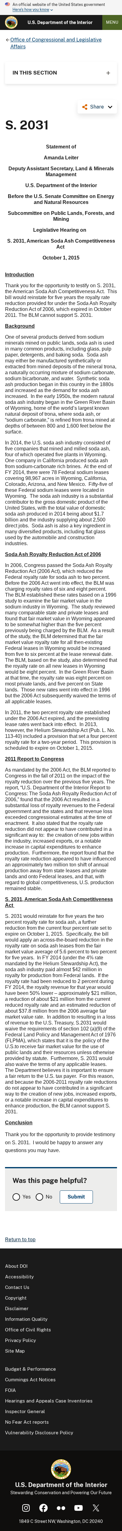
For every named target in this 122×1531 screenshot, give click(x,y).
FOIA (10, 1390)
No (49, 1197)
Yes (27, 1197)
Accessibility (19, 1276)
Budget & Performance (30, 1369)
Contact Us (17, 1287)
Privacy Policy (20, 1340)
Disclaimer (16, 1308)
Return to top (20, 1240)
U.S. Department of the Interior (60, 22)
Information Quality (26, 1319)
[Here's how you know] (61, 7)
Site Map (15, 1351)
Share (97, 107)
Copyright (16, 1298)
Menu (112, 22)
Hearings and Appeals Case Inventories (49, 1400)
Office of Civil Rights (28, 1329)
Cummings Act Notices (30, 1379)
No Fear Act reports (27, 1422)
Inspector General (25, 1411)
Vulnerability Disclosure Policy (39, 1432)
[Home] (11, 22)
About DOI (16, 1266)
